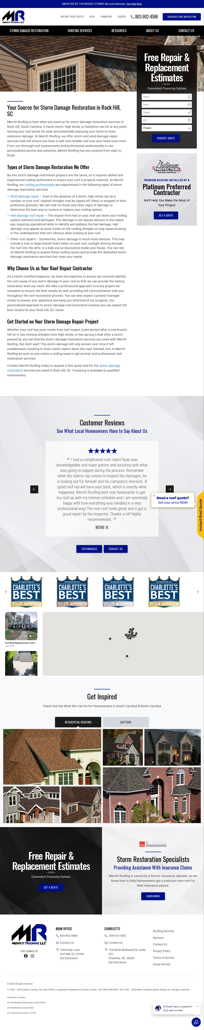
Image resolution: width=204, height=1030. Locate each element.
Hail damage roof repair (27, 215)
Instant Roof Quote (72, 16)
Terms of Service (163, 957)
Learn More (153, 896)
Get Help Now (134, 3)
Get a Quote (51, 887)
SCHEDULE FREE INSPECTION (182, 16)
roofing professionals (40, 185)
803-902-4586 (68, 935)
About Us (152, 30)
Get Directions (69, 958)
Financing (106, 16)
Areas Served (161, 964)
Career (121, 16)
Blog (92, 16)
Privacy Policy (161, 951)
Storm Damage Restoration (29, 30)
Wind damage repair (24, 196)
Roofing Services (80, 30)
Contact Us (186, 30)
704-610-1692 (117, 935)
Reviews (158, 937)
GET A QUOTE (166, 215)
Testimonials (89, 549)
